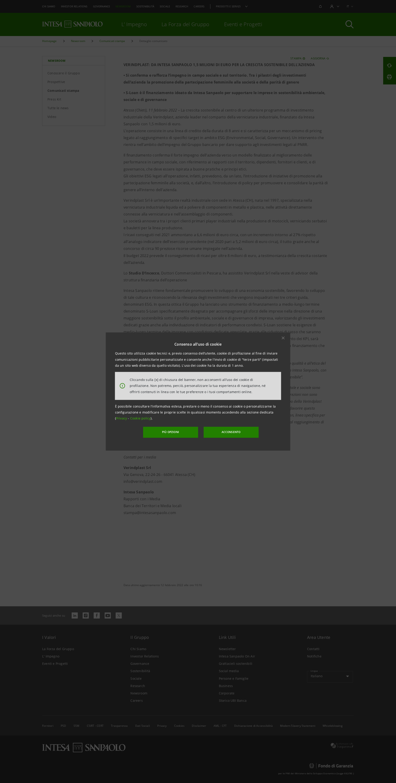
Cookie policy (140, 418)
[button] (283, 338)
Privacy (122, 418)
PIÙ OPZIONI (170, 432)
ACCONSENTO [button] (231, 432)
